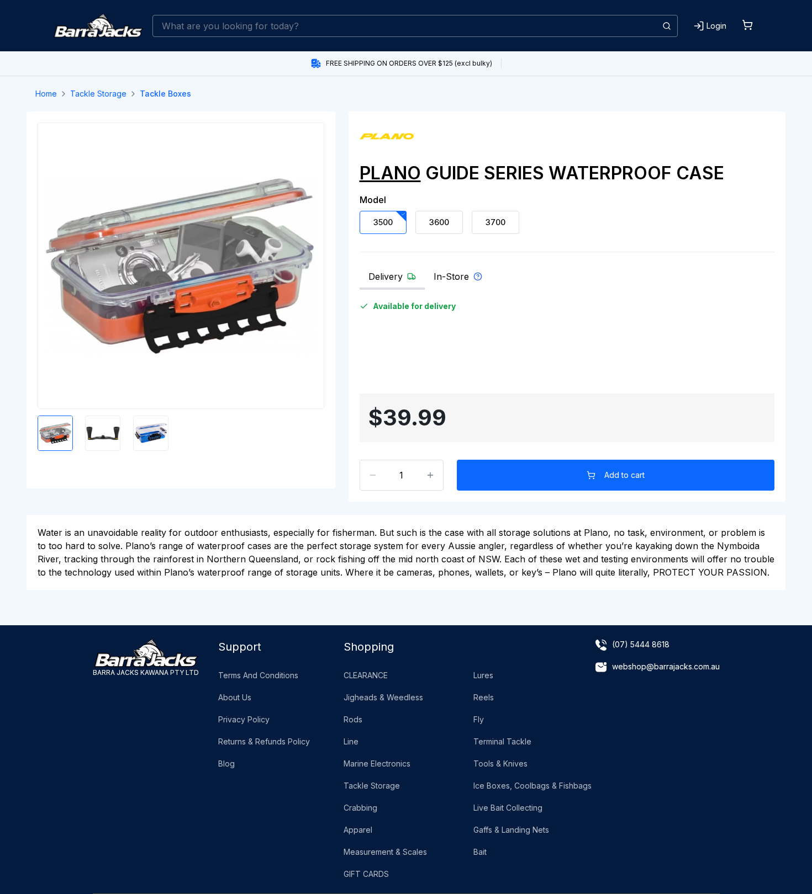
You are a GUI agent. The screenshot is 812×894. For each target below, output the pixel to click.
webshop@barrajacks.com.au (666, 666)
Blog (226, 763)
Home (46, 93)
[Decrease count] (373, 475)
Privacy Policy (244, 719)
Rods (353, 719)
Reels (483, 697)
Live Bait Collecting (507, 807)
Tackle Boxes (165, 93)
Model (373, 199)
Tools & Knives (500, 763)
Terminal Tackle (502, 741)
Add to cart (624, 475)
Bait (480, 851)
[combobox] (415, 26)
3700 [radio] (495, 222)
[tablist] (567, 280)
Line (351, 741)
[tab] (392, 280)
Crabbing (360, 807)
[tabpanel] (567, 343)
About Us (234, 697)
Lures (483, 675)
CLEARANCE (366, 675)
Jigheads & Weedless (383, 697)
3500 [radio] (383, 222)
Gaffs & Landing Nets (511, 829)
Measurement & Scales (385, 851)
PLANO (390, 173)
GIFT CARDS (366, 874)
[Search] (666, 26)
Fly (478, 719)
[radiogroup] (567, 222)
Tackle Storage (98, 93)
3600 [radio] (439, 222)
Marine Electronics (377, 763)
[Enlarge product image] (55, 433)
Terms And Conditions (258, 675)
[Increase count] (430, 475)
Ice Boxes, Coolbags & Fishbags (532, 785)
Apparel (358, 829)
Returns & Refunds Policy (264, 741)
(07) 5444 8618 (640, 644)
